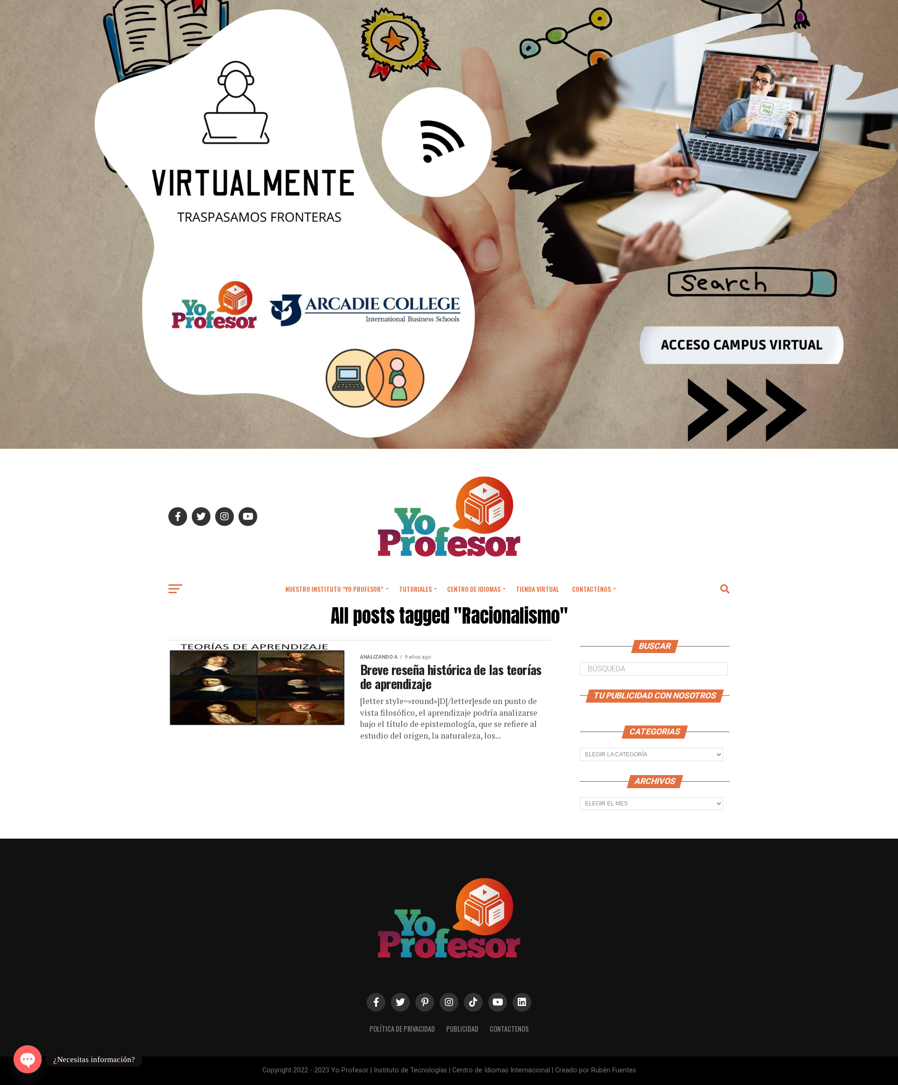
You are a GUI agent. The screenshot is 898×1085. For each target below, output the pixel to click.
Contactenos (591, 589)
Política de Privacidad (402, 1029)
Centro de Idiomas (473, 589)
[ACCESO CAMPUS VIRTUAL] (449, 446)
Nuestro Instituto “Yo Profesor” (334, 589)
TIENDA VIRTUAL (537, 589)
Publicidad (462, 1029)
